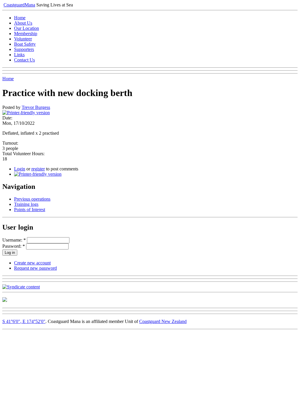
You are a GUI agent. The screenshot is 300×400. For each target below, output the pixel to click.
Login (19, 168)
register (38, 168)
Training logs (26, 204)
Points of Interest (29, 209)
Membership (25, 33)
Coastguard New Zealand (163, 321)
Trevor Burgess (36, 107)
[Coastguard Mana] (4, 300)
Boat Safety (25, 44)
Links (19, 54)
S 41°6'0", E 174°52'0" (23, 321)
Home (19, 17)
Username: (14, 239)
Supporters (24, 49)
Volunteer (23, 38)
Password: (13, 246)
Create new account (32, 262)
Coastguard (19, 4)
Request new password (35, 268)
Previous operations (32, 198)
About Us (23, 22)
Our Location (26, 28)
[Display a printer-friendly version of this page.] (26, 112)
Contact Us (24, 59)
